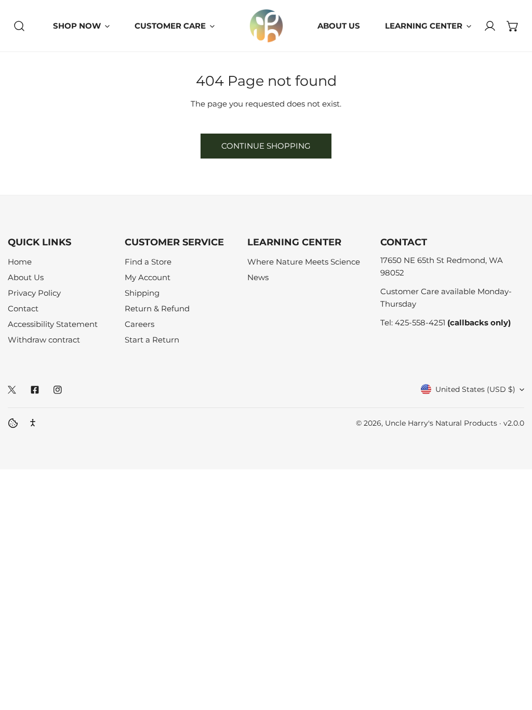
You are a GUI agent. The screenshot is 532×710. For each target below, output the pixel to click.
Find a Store (148, 262)
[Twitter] (12, 390)
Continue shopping (266, 146)
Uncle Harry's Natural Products (442, 423)
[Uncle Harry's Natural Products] (266, 26)
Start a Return (152, 340)
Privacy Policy (34, 293)
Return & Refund (157, 308)
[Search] (19, 26)
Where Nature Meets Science (303, 262)
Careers (139, 324)
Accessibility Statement (53, 324)
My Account (147, 277)
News (258, 277)
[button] (512, 26)
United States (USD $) (475, 389)
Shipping (142, 293)
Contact (23, 308)
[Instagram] (57, 390)
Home (20, 262)
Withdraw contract (44, 340)
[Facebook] (34, 390)
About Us (26, 277)
